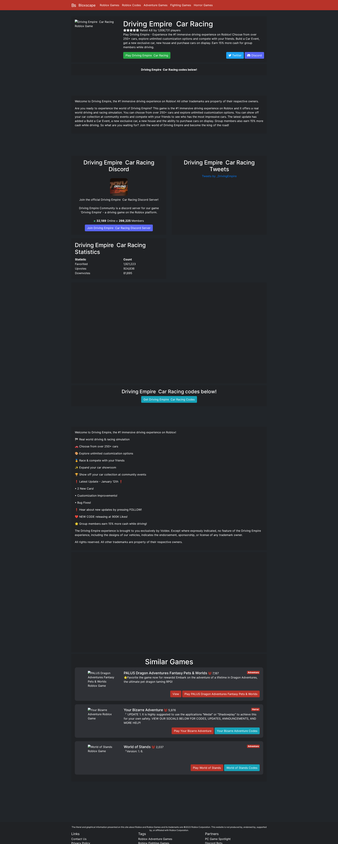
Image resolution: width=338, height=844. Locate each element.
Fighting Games (180, 5)
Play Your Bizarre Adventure (192, 731)
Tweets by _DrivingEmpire (219, 176)
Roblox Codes (131, 5)
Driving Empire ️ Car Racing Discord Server (129, 199)
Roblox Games (109, 5)
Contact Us (78, 839)
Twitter (236, 55)
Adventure (253, 672)
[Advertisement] (169, 85)
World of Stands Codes (241, 767)
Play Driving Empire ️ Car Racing (147, 55)
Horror (255, 709)
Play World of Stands (207, 767)
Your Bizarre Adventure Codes (237, 731)
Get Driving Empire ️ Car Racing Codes (169, 399)
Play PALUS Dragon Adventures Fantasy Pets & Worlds (220, 694)
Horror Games (203, 5)
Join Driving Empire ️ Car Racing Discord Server (119, 228)
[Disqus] (169, 604)
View (176, 694)
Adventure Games (155, 5)
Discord (256, 55)
